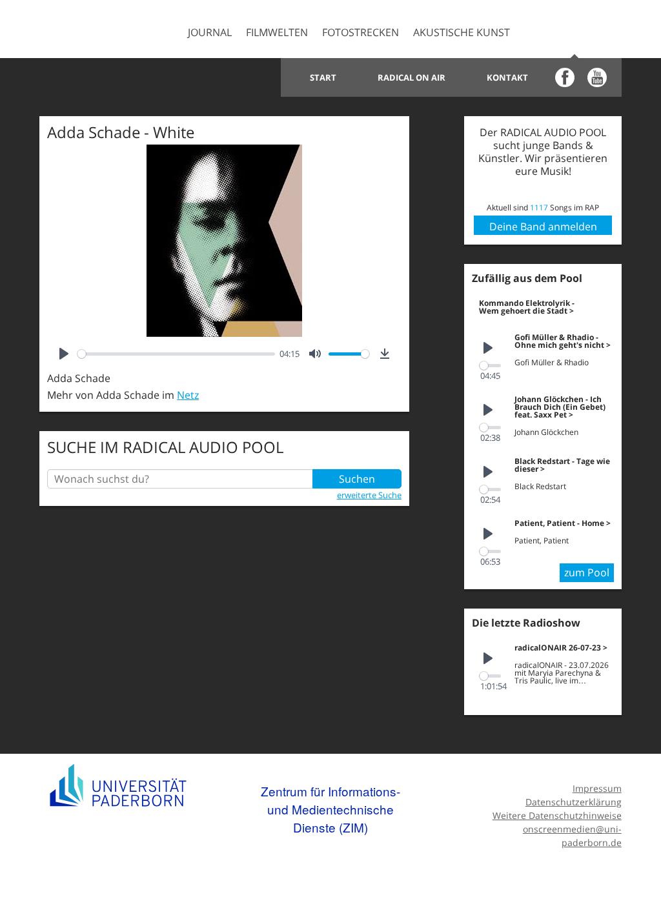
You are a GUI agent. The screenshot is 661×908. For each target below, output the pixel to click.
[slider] (175, 354)
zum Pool (586, 572)
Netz (188, 395)
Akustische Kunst (461, 32)
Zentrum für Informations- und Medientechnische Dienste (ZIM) (330, 808)
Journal (210, 32)
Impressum (597, 788)
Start (323, 77)
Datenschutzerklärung (573, 802)
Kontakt (507, 77)
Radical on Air (411, 77)
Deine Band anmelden (543, 226)
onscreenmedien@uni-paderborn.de (572, 836)
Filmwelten (277, 32)
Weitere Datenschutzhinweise (557, 815)
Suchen (357, 479)
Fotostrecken (360, 32)
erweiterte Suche (369, 495)
